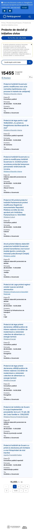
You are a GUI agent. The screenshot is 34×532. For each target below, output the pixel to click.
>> (26, 491)
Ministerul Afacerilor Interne (13, 94)
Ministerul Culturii (9, 217)
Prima (3, 23)
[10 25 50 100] (30, 77)
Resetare (7, 78)
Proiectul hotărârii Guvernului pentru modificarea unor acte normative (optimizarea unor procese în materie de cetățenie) (17, 88)
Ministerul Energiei (10, 339)
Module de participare (14, 23)
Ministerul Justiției (9, 256)
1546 (15, 491)
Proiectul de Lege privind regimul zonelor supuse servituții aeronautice (17, 287)
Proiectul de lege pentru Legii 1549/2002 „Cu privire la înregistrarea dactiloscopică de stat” (16, 124)
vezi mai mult (15, 7)
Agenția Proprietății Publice (13, 455)
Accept (24, 7)
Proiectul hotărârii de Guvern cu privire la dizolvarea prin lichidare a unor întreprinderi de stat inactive (17, 449)
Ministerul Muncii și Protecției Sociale (16, 417)
